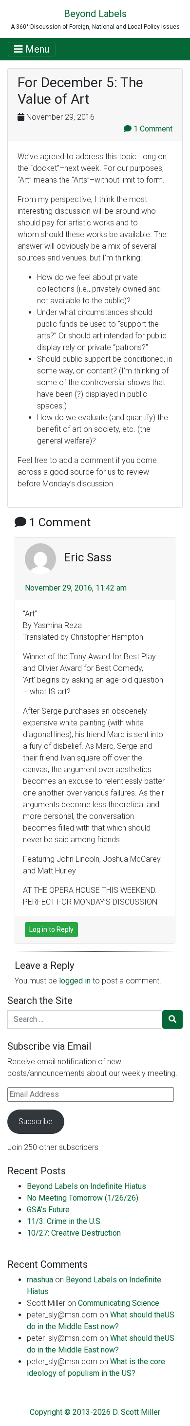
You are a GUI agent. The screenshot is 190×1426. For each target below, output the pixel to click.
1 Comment (152, 128)
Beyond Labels (95, 13)
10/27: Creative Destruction (74, 1233)
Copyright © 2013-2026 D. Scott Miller (95, 1412)
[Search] (172, 1019)
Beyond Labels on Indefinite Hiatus (86, 1186)
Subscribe (36, 1121)
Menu (36, 49)
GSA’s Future (48, 1209)
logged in (75, 980)
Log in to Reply (51, 929)
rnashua (40, 1279)
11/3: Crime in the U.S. (64, 1221)
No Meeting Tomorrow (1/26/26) (82, 1198)
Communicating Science (118, 1303)
